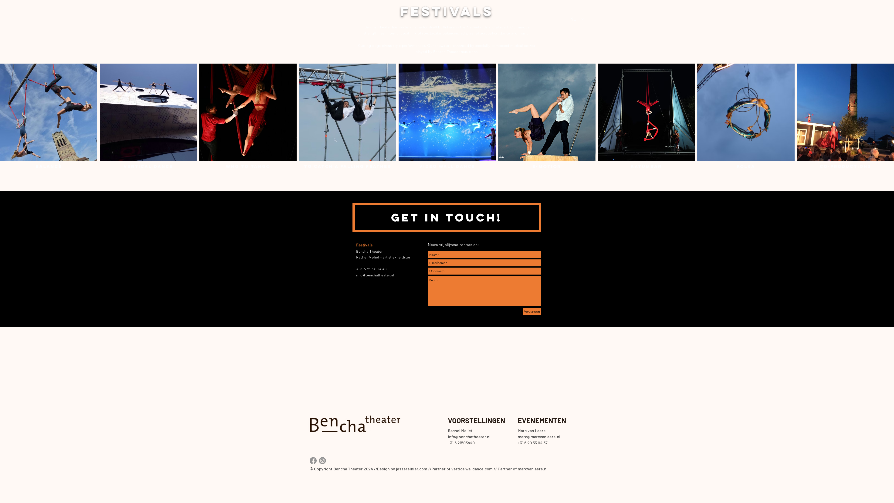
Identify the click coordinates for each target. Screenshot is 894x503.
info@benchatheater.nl (375, 275)
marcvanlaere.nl (532, 468)
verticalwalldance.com (472, 468)
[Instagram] (322, 460)
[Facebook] (313, 460)
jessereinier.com (411, 468)
